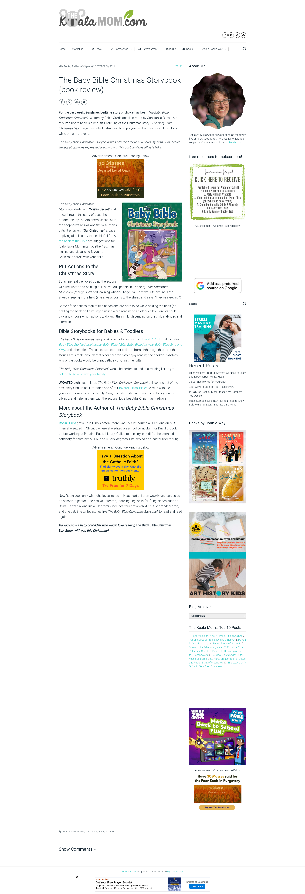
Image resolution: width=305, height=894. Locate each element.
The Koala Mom (130, 871)
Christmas (91, 831)
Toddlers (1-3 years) (82, 66)
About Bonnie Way (212, 48)
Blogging (171, 48)
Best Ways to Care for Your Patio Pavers (211, 386)
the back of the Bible (73, 241)
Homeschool (121, 48)
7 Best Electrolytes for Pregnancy (207, 381)
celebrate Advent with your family (82, 374)
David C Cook (152, 339)
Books (189, 48)
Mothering (77, 48)
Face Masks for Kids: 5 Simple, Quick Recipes (217, 635)
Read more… (236, 142)
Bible (65, 831)
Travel (98, 48)
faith (101, 831)
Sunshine (111, 831)
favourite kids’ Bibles (133, 388)
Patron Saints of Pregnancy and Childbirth (212, 639)
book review (77, 831)
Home (62, 48)
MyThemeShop (175, 871)
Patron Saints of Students (227, 643)
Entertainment (149, 48)
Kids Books (65, 66)
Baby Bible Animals (140, 344)
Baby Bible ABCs (114, 344)
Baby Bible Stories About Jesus (80, 344)
